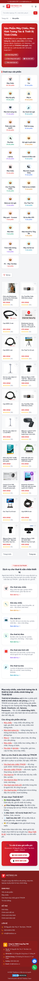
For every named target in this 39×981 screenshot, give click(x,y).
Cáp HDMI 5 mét (7, 404)
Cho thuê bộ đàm (10, 780)
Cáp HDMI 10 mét (26, 511)
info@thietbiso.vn (26, 1)
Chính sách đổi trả (8, 912)
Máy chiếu (8, 723)
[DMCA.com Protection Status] (19, 975)
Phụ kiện (7, 748)
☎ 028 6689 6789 (19, 855)
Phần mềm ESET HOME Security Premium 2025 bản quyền (10, 459)
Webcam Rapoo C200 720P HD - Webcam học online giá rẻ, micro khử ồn (28, 379)
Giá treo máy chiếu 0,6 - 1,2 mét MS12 (10, 431)
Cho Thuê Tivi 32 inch (27, 350)
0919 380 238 (12, 961)
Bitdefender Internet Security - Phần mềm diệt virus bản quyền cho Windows (28, 326)
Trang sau (32, 554)
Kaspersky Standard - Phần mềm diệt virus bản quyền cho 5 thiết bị (28, 486)
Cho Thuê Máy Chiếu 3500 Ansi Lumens (27, 404)
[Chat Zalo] (34, 961)
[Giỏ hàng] (36, 6)
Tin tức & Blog (6, 901)
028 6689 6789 (14, 1)
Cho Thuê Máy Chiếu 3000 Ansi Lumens (27, 297)
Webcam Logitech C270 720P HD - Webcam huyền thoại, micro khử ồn (28, 433)
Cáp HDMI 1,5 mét (8, 323)
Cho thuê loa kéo (10, 790)
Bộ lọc (8, 275)
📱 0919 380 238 (19, 861)
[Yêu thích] (32, 6)
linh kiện (15, 748)
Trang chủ (5, 18)
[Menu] (4, 6)
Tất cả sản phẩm (7, 892)
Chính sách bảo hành (9, 915)
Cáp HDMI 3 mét (7, 350)
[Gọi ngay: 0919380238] (34, 967)
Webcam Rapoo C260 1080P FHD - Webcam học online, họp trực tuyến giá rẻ (9, 541)
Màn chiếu (8, 743)
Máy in (6, 738)
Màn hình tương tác (11, 730)
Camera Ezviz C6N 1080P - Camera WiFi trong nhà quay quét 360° (9, 487)
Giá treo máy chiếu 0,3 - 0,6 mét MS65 (10, 378)
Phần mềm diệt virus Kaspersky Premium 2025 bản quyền (27, 459)
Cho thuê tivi (9, 775)
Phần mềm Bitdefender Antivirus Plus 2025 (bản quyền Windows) (10, 298)
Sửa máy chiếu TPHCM (13, 770)
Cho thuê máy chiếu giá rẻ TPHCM (13, 898)
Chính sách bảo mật (8, 918)
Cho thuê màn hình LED (13, 785)
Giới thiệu (5, 909)
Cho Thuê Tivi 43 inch (9, 511)
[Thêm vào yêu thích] (16, 284)
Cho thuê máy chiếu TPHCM (15, 764)
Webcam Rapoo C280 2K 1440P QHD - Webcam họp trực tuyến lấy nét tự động (28, 541)
